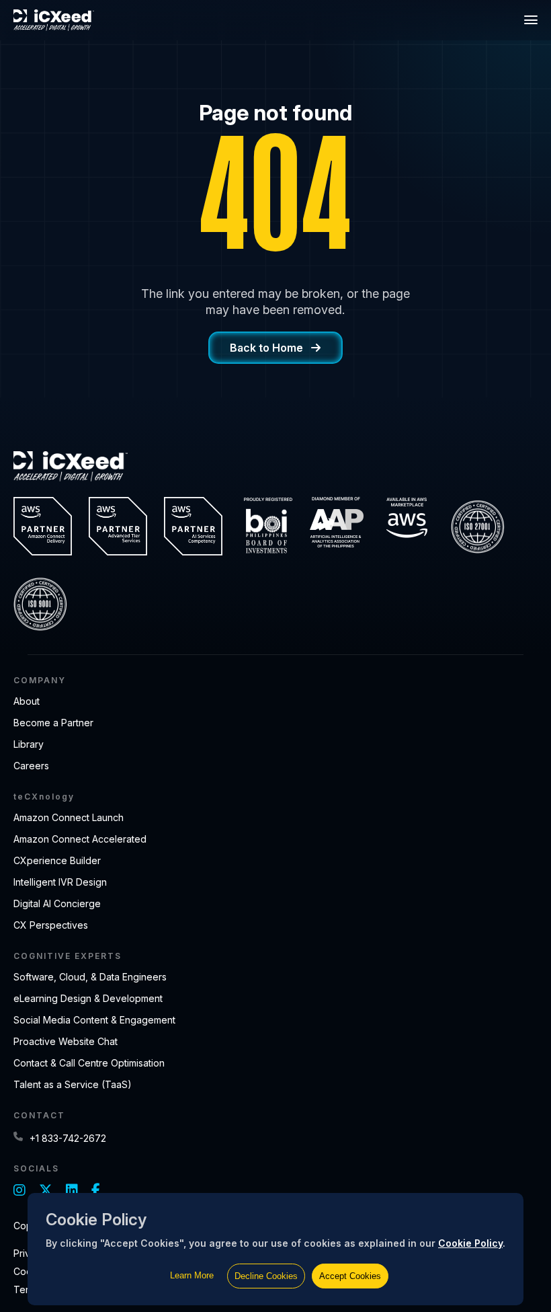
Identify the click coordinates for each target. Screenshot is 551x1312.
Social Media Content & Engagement (94, 1020)
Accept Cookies (350, 1276)
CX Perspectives (50, 925)
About (26, 701)
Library (28, 744)
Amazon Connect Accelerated (79, 839)
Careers (31, 765)
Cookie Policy (470, 1243)
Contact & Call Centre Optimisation (89, 1063)
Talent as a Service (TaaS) (72, 1084)
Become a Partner (53, 722)
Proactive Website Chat (65, 1041)
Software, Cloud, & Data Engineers (90, 976)
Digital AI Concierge (57, 903)
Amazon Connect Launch (68, 817)
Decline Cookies (266, 1276)
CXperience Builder (57, 860)
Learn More (192, 1275)
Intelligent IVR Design (60, 882)
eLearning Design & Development (88, 998)
